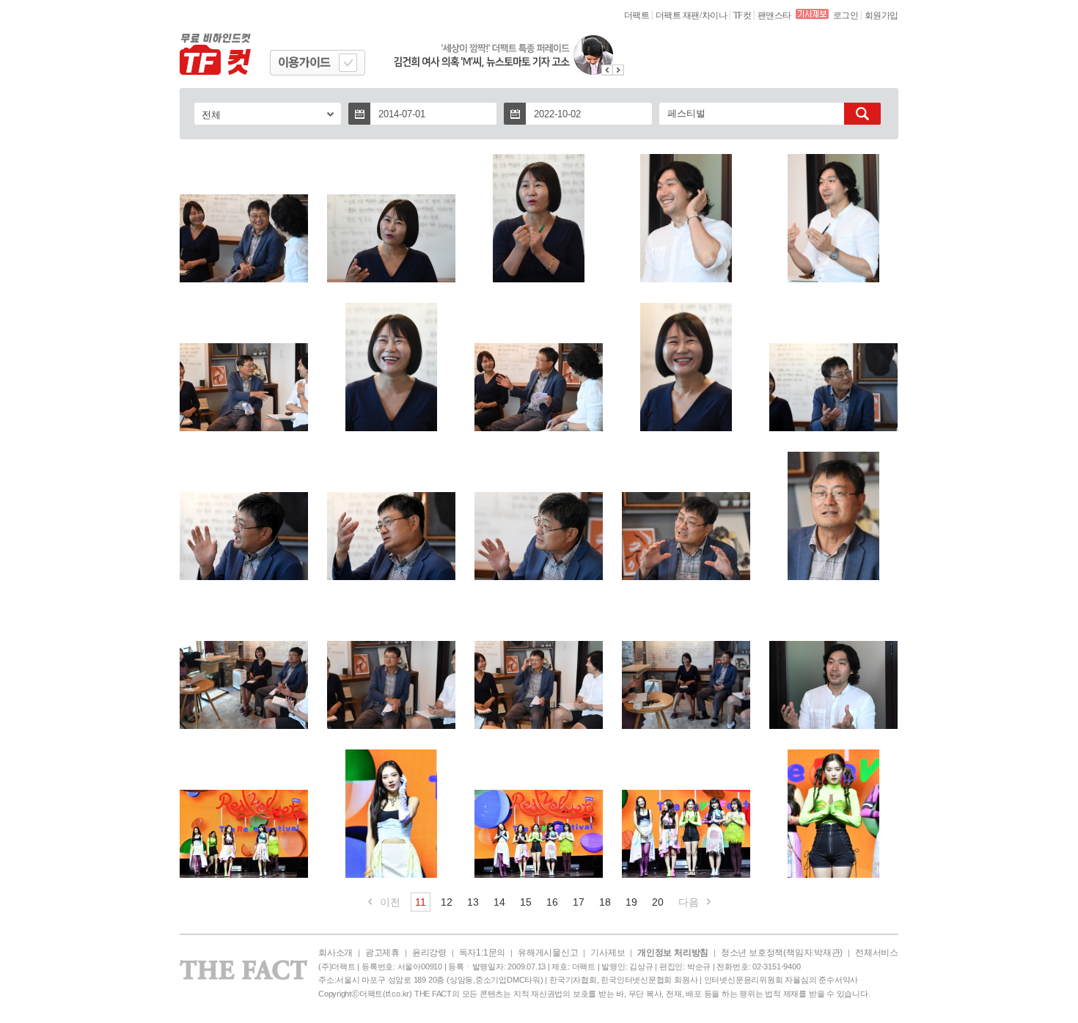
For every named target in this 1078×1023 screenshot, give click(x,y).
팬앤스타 (774, 15)
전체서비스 (876, 952)
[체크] (348, 63)
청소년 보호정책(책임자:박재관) (782, 952)
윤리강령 (429, 952)
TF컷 (742, 15)
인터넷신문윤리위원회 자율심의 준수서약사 (781, 979)
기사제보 (607, 952)
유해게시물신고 (548, 952)
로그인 (846, 15)
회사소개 (335, 952)
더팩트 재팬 (678, 15)
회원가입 (881, 15)
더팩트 (637, 15)
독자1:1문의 (482, 952)
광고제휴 (382, 952)
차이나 (714, 15)
